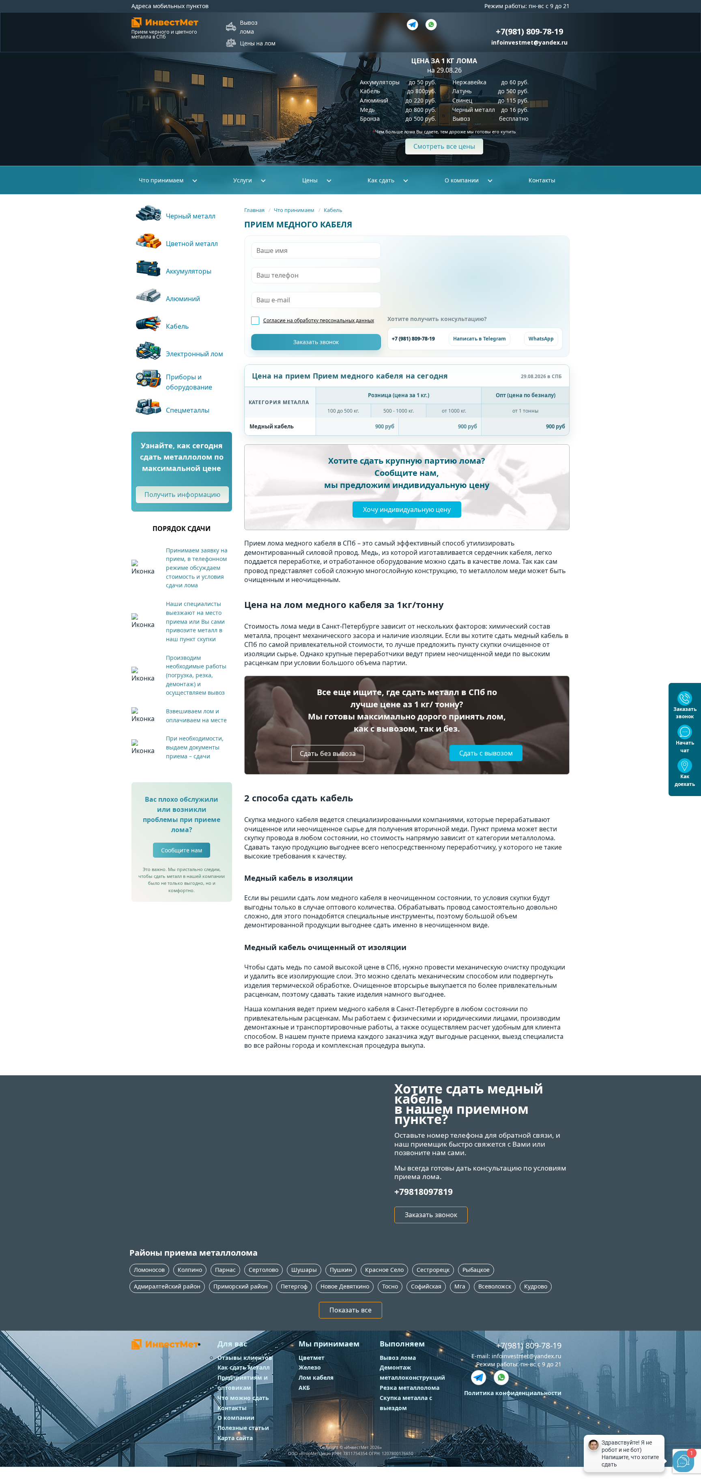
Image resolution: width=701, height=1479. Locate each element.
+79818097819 (423, 1191)
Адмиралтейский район (167, 1286)
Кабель (333, 210)
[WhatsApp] (501, 1378)
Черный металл (190, 216)
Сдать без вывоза (328, 753)
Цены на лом (257, 43)
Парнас (225, 1270)
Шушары (304, 1270)
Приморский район (240, 1286)
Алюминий (183, 298)
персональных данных (347, 320)
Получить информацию (182, 494)
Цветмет (312, 1357)
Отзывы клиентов (244, 1357)
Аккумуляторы (188, 271)
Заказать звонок (431, 1214)
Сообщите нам (181, 850)
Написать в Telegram (479, 338)
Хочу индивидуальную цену (407, 509)
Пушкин (341, 1270)
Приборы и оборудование (189, 382)
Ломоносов (149, 1270)
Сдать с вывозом (486, 753)
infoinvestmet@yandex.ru (529, 42)
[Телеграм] (412, 25)
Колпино (190, 1270)
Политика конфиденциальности (512, 1393)
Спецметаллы (187, 410)
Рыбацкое (476, 1270)
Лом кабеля (316, 1377)
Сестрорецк (433, 1270)
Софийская (426, 1286)
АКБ (304, 1387)
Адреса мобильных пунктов (170, 6)
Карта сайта (235, 1438)
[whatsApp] (431, 25)
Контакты (542, 180)
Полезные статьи (243, 1428)
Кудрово (535, 1286)
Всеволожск (494, 1286)
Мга (459, 1286)
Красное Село (384, 1270)
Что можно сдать (243, 1398)
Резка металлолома (409, 1387)
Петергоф (294, 1286)
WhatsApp (541, 338)
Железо (310, 1367)
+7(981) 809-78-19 (528, 1345)
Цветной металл (192, 243)
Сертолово (263, 1270)
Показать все (350, 1310)
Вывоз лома (249, 27)
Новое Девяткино (344, 1286)
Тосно (390, 1286)
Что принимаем (294, 210)
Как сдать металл (243, 1367)
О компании (235, 1417)
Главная (254, 210)
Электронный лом (194, 353)
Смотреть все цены (444, 146)
